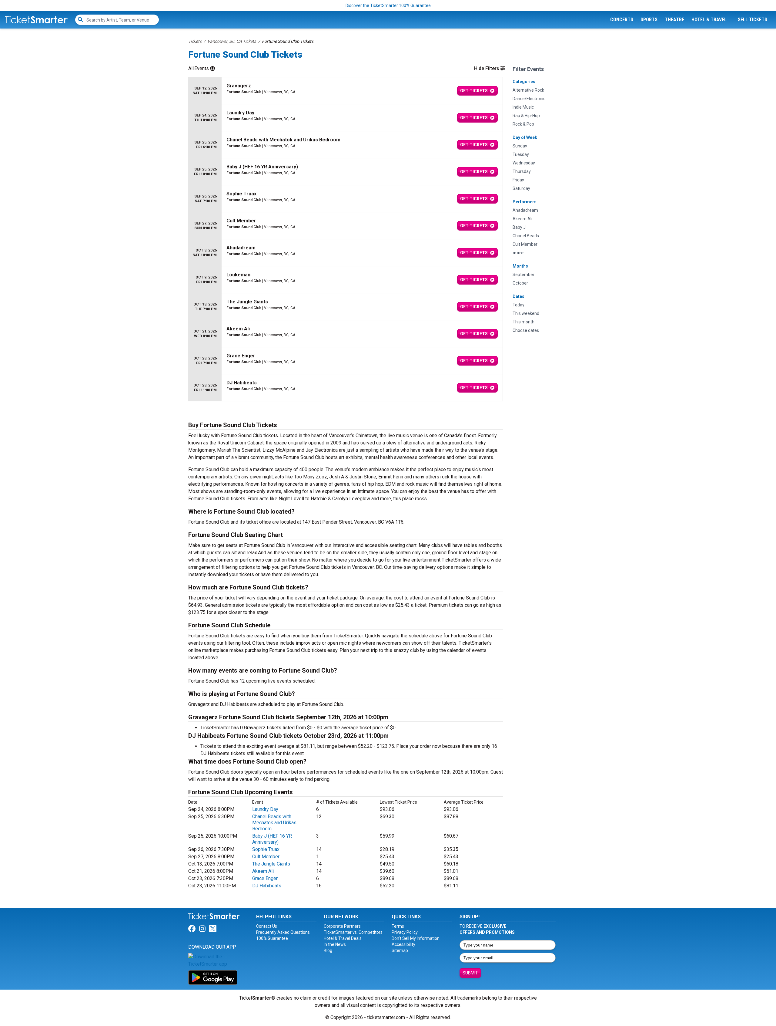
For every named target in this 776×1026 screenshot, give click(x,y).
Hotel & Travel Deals (343, 938)
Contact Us (266, 926)
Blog (328, 950)
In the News (335, 944)
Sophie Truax (265, 849)
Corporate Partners (342, 926)
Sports (649, 19)
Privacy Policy (405, 932)
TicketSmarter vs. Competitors (353, 932)
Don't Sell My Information (416, 938)
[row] (345, 90)
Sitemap (400, 950)
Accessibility (403, 944)
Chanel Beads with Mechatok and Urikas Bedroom (274, 823)
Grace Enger (265, 878)
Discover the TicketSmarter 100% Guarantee (388, 5)
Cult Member (265, 856)
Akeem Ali (263, 871)
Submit (470, 972)
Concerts (621, 19)
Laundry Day (265, 809)
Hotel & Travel (709, 19)
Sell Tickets (752, 19)
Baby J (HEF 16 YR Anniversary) (272, 839)
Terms (398, 926)
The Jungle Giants (271, 864)
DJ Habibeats (266, 886)
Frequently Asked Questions (283, 932)
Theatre (674, 19)
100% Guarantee (272, 938)
